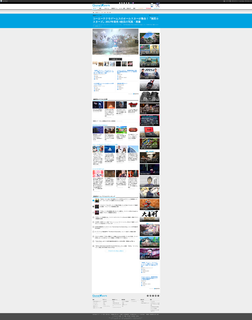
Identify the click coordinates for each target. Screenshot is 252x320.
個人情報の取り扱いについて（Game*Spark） (137, 314)
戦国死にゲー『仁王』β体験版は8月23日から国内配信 (107, 121)
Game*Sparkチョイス (145, 303)
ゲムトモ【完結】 (154, 308)
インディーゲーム (106, 306)
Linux (104, 304)
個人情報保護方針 (126, 314)
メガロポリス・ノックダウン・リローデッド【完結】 (155, 304)
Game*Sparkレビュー (97, 301)
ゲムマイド (156, 8)
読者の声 (129, 8)
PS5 (113, 301)
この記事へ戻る (115, 59)
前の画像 (94, 41)
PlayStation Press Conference (100, 125)
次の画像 (136, 41)
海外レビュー (95, 306)
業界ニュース (124, 304)
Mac (104, 303)
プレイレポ (95, 303)
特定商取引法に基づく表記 (154, 314)
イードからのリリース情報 (116, 316)
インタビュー (95, 304)
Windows (105, 301)
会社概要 (121, 314)
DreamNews (133, 316)
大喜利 (142, 301)
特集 (100, 8)
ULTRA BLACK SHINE (155, 306)
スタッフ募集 (124, 316)
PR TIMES (128, 316)
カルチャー (133, 299)
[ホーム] (93, 12)
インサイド (140, 8)
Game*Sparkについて (96, 314)
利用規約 (147, 314)
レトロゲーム (134, 301)
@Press (137, 316)
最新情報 (123, 299)
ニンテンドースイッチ (117, 307)
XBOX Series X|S (116, 303)
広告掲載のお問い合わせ (115, 314)
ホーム (94, 8)
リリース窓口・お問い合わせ (105, 314)
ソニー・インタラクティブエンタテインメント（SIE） (105, 144)
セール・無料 (122, 8)
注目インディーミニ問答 (97, 307)
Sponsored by (151, 288)
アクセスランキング (97, 10)
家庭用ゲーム (114, 8)
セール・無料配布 (125, 301)
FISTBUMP (148, 8)
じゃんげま (153, 301)
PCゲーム (107, 8)
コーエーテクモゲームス (98, 169)
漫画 (134, 8)
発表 (123, 303)
